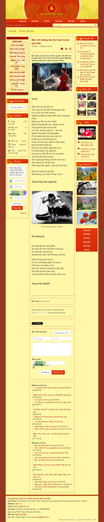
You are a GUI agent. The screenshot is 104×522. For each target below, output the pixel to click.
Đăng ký (23, 213)
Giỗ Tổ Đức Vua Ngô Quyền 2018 (87, 143)
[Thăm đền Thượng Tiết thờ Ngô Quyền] (81, 112)
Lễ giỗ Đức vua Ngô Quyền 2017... (88, 150)
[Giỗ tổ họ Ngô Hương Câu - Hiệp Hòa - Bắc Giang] (81, 104)
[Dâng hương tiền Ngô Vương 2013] (81, 96)
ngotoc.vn (18, 503)
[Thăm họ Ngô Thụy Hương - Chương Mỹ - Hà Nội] (91, 112)
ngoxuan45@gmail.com (40, 517)
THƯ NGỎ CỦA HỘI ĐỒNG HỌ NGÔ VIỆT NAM (87, 79)
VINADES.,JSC (90, 519)
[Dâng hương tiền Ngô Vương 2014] (91, 96)
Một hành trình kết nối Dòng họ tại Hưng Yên (88, 45)
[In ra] (66, 48)
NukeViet (70, 519)
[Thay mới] (11, 198)
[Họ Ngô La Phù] (91, 104)
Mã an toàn (36, 359)
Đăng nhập (17, 208)
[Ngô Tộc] (51, 9)
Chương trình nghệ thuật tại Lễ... (87, 155)
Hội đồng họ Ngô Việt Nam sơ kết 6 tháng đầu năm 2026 (88, 72)
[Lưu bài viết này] (71, 48)
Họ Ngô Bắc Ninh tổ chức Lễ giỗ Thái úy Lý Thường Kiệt (87, 64)
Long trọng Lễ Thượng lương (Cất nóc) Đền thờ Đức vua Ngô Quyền (87, 55)
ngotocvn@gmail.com (21, 506)
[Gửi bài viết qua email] (62, 48)
